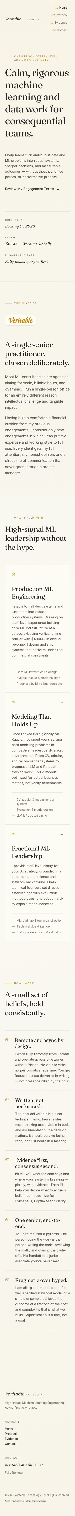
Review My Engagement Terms (32, 189)
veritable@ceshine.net (24, 1465)
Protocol (11, 1433)
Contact (10, 1443)
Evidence (11, 1438)
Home (9, 1428)
